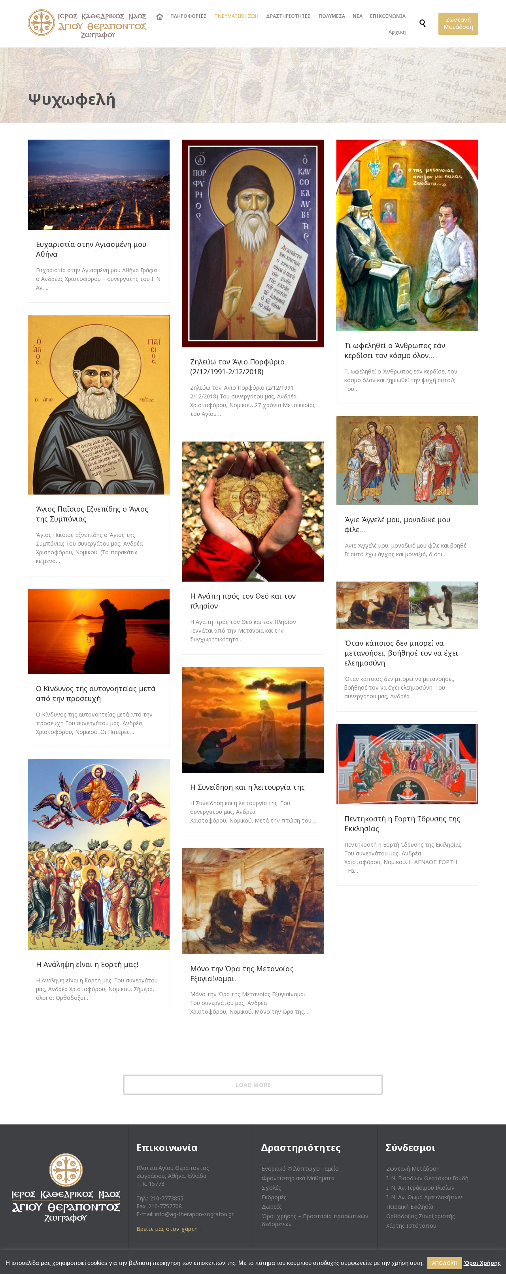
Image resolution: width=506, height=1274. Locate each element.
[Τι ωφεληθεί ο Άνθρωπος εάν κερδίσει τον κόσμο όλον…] (407, 235)
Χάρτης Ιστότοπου (411, 1225)
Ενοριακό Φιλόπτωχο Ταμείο (300, 1168)
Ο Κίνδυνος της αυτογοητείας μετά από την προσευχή (96, 693)
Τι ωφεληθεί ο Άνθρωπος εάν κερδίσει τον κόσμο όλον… (394, 350)
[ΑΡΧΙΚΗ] (159, 17)
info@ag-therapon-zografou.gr (194, 1214)
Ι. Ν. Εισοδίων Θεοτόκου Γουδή (427, 1178)
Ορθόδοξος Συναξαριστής (420, 1216)
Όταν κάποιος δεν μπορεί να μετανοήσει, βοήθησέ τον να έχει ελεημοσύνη (401, 652)
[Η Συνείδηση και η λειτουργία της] (253, 720)
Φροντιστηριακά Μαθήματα (298, 1178)
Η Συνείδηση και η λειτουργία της (247, 787)
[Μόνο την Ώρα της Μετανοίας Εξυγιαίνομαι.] (253, 901)
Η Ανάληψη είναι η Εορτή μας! (88, 964)
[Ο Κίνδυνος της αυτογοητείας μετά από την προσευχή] (99, 631)
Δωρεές (272, 1206)
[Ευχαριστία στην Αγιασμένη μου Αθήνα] (99, 185)
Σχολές (271, 1187)
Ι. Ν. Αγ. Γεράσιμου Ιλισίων (420, 1187)
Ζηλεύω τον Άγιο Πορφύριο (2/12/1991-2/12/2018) (237, 366)
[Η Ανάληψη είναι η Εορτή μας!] (99, 854)
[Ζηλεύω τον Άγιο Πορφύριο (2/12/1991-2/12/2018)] (253, 243)
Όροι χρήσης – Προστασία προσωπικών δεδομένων (315, 1220)
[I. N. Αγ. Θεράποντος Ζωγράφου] (87, 23)
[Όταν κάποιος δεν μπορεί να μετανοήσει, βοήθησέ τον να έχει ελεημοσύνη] (407, 605)
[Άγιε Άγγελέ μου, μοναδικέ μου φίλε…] (407, 460)
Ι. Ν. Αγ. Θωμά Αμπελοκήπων (424, 1197)
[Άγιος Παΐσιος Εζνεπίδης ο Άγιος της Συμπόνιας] (99, 405)
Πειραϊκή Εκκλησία (409, 1206)
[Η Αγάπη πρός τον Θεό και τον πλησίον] (253, 512)
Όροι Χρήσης (482, 1262)
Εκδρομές (274, 1197)
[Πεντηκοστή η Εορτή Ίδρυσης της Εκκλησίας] (407, 764)
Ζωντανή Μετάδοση (413, 1168)
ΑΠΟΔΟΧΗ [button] (444, 1262)
